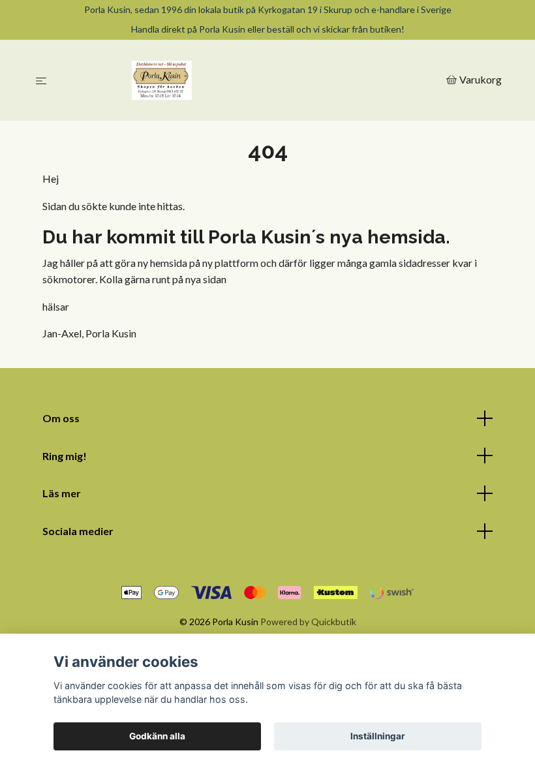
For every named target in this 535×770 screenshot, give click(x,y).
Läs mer (61, 493)
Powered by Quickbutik (308, 621)
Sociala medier (78, 531)
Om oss (61, 418)
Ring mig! (64, 456)
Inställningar (377, 736)
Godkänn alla (157, 736)
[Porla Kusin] (249, 80)
